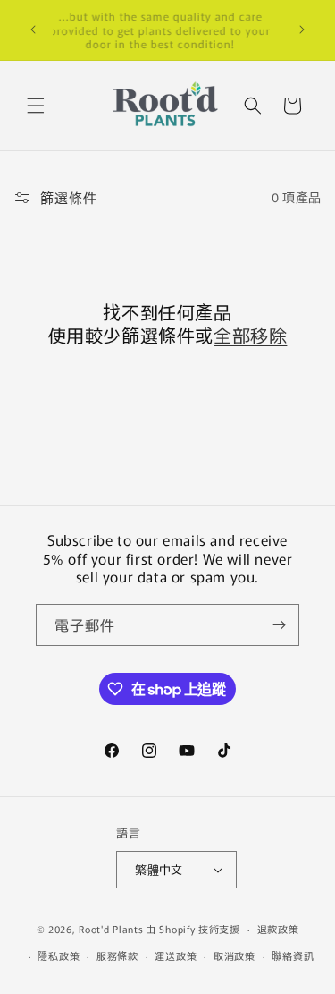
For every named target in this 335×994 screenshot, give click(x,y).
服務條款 (117, 955)
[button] (35, 105)
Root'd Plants (111, 929)
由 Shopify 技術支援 (193, 929)
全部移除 (250, 335)
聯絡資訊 (293, 955)
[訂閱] (278, 625)
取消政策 (234, 955)
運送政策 (176, 955)
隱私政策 (59, 955)
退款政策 (278, 929)
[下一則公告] (302, 29)
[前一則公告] (33, 29)
